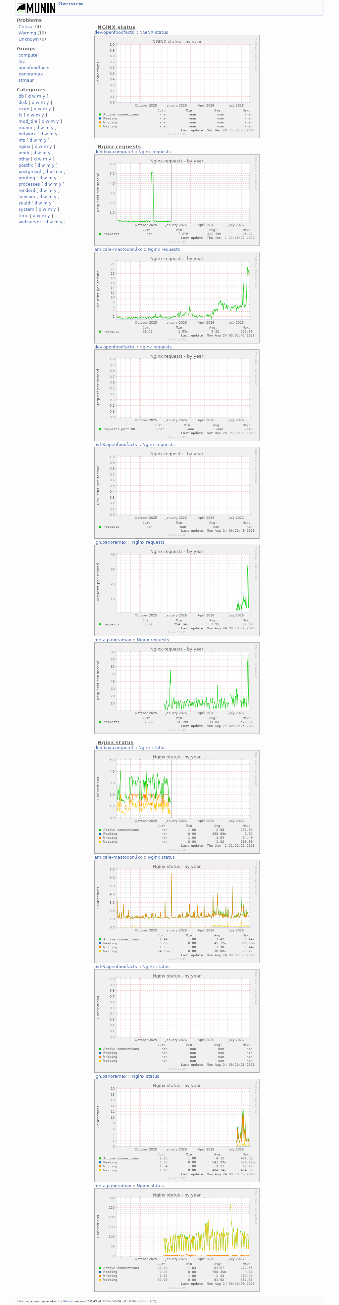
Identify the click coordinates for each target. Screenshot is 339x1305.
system (26, 209)
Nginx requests (154, 151)
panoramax (31, 73)
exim (24, 108)
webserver (30, 221)
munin (25, 127)
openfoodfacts (34, 67)
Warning (27, 32)
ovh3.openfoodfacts (115, 444)
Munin (68, 1301)
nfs (22, 140)
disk (23, 102)
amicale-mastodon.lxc (118, 249)
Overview (70, 3)
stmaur (26, 80)
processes (29, 184)
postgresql (30, 171)
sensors (27, 196)
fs (21, 114)
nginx (24, 146)
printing (27, 177)
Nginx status (152, 747)
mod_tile (28, 121)
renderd (27, 190)
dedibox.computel (113, 151)
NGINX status (153, 32)
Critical (26, 26)
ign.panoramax (110, 542)
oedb (24, 152)
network (27, 133)
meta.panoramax (112, 639)
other (24, 159)
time (23, 215)
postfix (26, 165)
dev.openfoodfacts (114, 32)
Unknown (29, 39)
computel (29, 55)
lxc (22, 61)
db (21, 96)
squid (24, 203)
